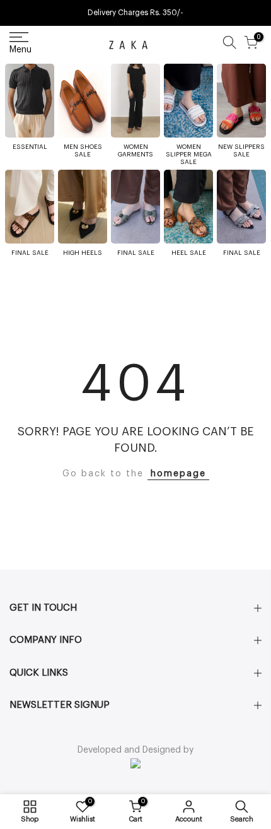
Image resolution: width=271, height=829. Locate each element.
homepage (178, 473)
